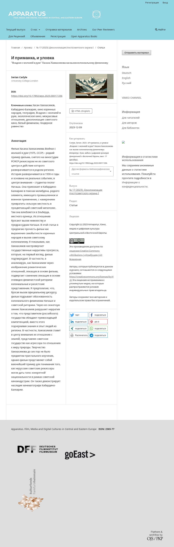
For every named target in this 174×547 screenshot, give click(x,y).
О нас (34, 29)
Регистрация (58, 36)
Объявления (37, 36)
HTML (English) (82, 111)
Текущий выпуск (15, 29)
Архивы (28, 47)
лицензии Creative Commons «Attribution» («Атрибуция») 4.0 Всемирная (85, 255)
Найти (162, 29)
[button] (78, 314)
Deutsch (126, 72)
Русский (126, 83)
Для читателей (131, 117)
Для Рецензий (16, 36)
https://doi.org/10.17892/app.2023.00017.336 (36, 95)
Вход (165, 2)
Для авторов (129, 122)
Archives (82, 29)
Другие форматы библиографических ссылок (91, 171)
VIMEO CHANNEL (131, 97)
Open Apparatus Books (84, 36)
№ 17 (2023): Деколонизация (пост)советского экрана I (64, 47)
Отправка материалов (59, 29)
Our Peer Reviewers (103, 29)
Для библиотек (130, 127)
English (126, 78)
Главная (15, 47)
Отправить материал (136, 52)
